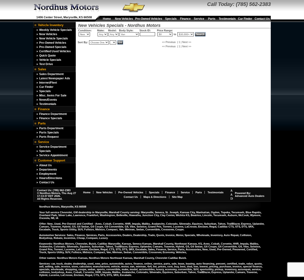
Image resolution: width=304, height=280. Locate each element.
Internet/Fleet (48, 82)
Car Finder (245, 18)
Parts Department (51, 128)
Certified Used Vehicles (55, 51)
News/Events (48, 99)
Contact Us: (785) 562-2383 (54, 190)
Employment (47, 174)
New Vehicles (124, 18)
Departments (48, 169)
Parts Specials (49, 132)
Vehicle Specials (50, 60)
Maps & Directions (154, 196)
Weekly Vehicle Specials (55, 30)
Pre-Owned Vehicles (148, 18)
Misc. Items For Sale (52, 95)
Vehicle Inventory (50, 25)
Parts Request (49, 136)
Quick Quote (47, 55)
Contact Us (262, 18)
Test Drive (46, 64)
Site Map (177, 196)
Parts (211, 18)
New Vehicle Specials (53, 38)
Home (107, 18)
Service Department (52, 146)
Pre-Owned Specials (52, 47)
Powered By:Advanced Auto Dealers (249, 194)
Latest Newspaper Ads (54, 78)
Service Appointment (53, 155)
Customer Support (51, 160)
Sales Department (51, 74)
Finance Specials (50, 118)
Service (199, 18)
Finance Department (53, 114)
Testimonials (227, 18)
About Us (45, 165)
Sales (42, 69)
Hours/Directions (50, 178)
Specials (171, 18)
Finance (185, 18)
